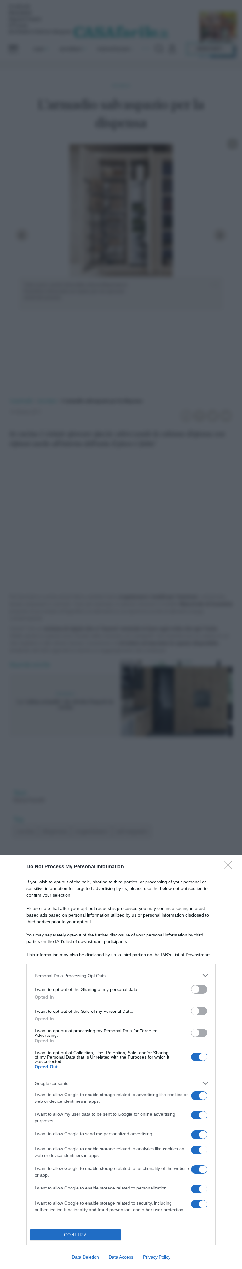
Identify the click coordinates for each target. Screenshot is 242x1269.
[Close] (230, 867)
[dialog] (121, 1062)
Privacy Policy (156, 1257)
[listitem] (121, 975)
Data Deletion (85, 1257)
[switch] (199, 989)
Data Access (121, 1257)
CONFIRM (75, 1234)
